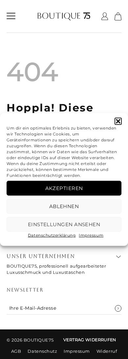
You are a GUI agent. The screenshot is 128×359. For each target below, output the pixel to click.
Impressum (91, 235)
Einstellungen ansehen (64, 224)
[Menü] (11, 16)
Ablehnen (64, 206)
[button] (118, 121)
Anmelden (118, 308)
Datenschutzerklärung (51, 235)
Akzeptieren (64, 188)
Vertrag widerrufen (89, 339)
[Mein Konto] (104, 16)
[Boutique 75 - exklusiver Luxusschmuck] (64, 16)
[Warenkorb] (118, 16)
